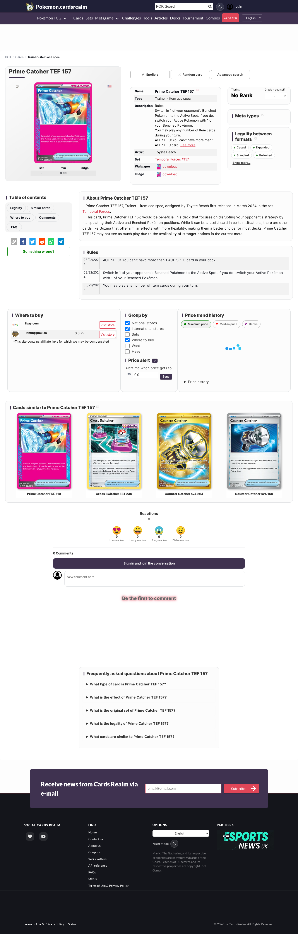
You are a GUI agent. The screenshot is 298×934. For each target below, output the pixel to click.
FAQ (14, 227)
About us (94, 846)
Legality (16, 208)
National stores (144, 323)
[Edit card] (197, 91)
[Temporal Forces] (17, 86)
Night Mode (160, 844)
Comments (47, 217)
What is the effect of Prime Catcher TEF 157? (128, 697)
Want (136, 345)
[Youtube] (43, 837)
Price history (198, 382)
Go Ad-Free (230, 17)
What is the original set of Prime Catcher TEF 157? (132, 710)
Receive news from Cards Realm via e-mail (89, 789)
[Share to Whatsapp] (51, 241)
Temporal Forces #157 (172, 159)
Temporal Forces (96, 211)
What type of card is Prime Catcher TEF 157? (128, 684)
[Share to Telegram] (61, 241)
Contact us (95, 839)
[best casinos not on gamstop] (245, 840)
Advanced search (230, 74)
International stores (148, 328)
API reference (97, 866)
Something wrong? (39, 251)
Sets (135, 334)
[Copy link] (14, 241)
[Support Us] (30, 837)
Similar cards (40, 208)
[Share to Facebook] (23, 241)
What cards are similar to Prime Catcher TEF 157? (132, 737)
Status (92, 879)
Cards (19, 57)
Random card (192, 74)
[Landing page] (30, 6)
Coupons (94, 852)
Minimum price (198, 324)
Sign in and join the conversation (149, 563)
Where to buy (20, 217)
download (170, 166)
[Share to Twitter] (32, 241)
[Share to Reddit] (42, 241)
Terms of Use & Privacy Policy (108, 886)
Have (136, 351)
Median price (228, 324)
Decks (253, 324)
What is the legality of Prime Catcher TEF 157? (129, 723)
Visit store (108, 325)
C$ (129, 374)
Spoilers (152, 74)
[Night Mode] (220, 7)
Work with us (97, 859)
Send (166, 376)
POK (8, 57)
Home (92, 832)
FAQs (92, 872)
